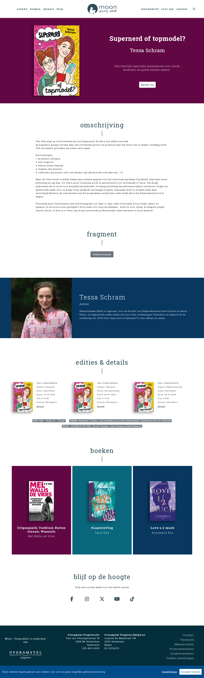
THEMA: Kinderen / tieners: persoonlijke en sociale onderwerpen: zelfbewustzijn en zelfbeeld (120, 421)
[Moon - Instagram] (87, 599)
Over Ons (167, 8)
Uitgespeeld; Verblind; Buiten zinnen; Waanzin (41, 529)
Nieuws (22, 8)
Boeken (35, 8)
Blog (60, 8)
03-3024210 (111, 648)
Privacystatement (182, 648)
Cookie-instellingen (180, 658)
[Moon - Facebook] (72, 599)
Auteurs (48, 8)
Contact (182, 8)
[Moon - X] (102, 599)
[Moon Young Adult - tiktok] (132, 599)
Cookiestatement (182, 653)
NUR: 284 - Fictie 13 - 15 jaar (49, 421)
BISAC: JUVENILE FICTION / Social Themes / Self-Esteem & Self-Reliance (102, 426)
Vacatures (187, 639)
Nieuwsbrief (150, 8)
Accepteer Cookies (190, 672)
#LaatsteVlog (102, 528)
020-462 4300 (91, 648)
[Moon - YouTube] (117, 599)
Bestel (40, 406)
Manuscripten (184, 644)
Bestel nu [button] (147, 84)
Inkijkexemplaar (102, 254)
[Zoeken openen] (194, 9)
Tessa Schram (102, 297)
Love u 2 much (163, 528)
